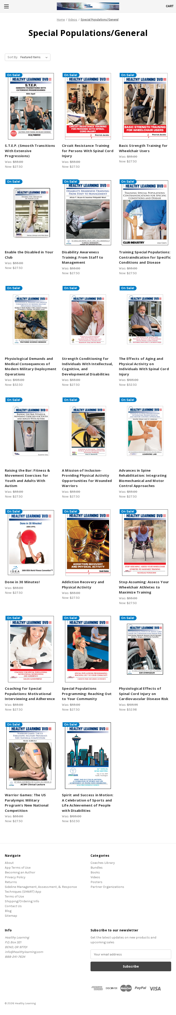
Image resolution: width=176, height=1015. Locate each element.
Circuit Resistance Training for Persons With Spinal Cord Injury (87, 150)
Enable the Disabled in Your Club (29, 255)
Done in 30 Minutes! (22, 582)
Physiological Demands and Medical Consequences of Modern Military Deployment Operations (31, 366)
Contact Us (13, 906)
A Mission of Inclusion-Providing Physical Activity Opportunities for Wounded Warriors (87, 478)
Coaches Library (103, 863)
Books (95, 872)
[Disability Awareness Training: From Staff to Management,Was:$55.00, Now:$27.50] (88, 212)
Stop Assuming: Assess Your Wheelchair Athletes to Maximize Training (144, 587)
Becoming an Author (20, 872)
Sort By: (13, 57)
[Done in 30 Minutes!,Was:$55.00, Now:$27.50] (31, 542)
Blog (8, 911)
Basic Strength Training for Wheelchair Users (143, 148)
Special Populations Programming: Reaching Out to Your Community (87, 693)
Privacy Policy (15, 877)
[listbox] (35, 57)
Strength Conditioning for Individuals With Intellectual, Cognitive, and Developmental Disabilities (87, 366)
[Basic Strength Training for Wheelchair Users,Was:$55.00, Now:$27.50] (145, 106)
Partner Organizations (107, 887)
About (9, 863)
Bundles (97, 868)
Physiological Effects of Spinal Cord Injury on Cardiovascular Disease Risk (143, 693)
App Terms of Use (17, 868)
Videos (95, 877)
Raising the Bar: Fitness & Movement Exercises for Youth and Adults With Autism (27, 478)
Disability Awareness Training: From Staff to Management (82, 257)
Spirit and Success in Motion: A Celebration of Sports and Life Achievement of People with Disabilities (87, 803)
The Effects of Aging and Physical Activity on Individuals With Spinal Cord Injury (144, 366)
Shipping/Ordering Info (22, 901)
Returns (11, 882)
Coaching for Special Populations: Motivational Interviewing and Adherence (30, 693)
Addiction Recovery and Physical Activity (83, 584)
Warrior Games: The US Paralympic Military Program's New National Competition (27, 803)
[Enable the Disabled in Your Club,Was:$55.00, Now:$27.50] (31, 212)
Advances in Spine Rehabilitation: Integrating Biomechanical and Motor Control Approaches (143, 478)
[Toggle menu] (6, 6)
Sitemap (11, 916)
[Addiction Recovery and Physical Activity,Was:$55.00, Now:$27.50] (88, 542)
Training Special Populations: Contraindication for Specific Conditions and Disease (145, 257)
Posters (96, 882)
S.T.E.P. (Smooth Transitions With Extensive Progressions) (30, 150)
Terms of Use (14, 896)
